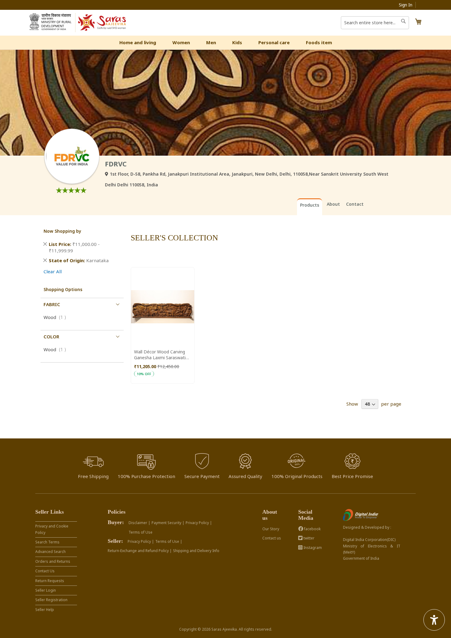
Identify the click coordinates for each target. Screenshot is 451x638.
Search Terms (47, 542)
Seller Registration (51, 599)
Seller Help (44, 609)
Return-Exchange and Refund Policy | (140, 550)
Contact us (271, 538)
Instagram (312, 547)
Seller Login (45, 590)
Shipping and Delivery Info (196, 550)
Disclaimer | (139, 522)
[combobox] (375, 22)
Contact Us (45, 571)
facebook (312, 528)
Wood (57, 317)
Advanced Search (50, 551)
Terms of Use (140, 532)
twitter (308, 538)
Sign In (405, 5)
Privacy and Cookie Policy (51, 529)
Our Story (270, 528)
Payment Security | (168, 522)
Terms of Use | (168, 541)
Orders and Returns (52, 561)
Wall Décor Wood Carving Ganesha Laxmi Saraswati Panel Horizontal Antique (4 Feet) (161, 354)
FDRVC (116, 163)
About (333, 204)
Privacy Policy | (199, 522)
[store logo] (102, 22)
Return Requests (49, 580)
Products (309, 205)
